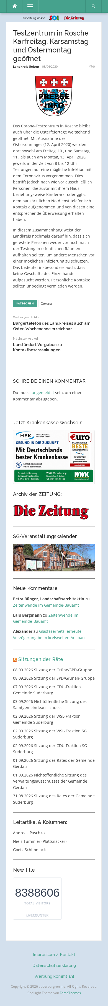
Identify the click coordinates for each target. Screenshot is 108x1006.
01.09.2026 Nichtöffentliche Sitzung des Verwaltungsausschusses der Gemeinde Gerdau (50, 781)
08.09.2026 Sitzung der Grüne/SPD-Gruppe (52, 669)
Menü (27, 6)
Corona (46, 303)
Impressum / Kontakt (54, 954)
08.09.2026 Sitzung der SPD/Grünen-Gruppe (54, 678)
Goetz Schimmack (29, 849)
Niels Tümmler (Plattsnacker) (39, 841)
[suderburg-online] (54, 17)
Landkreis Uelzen (26, 66)
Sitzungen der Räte (40, 659)
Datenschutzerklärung (54, 965)
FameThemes (70, 992)
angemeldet (43, 392)
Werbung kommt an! (54, 976)
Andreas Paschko (29, 832)
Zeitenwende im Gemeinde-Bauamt (46, 605)
